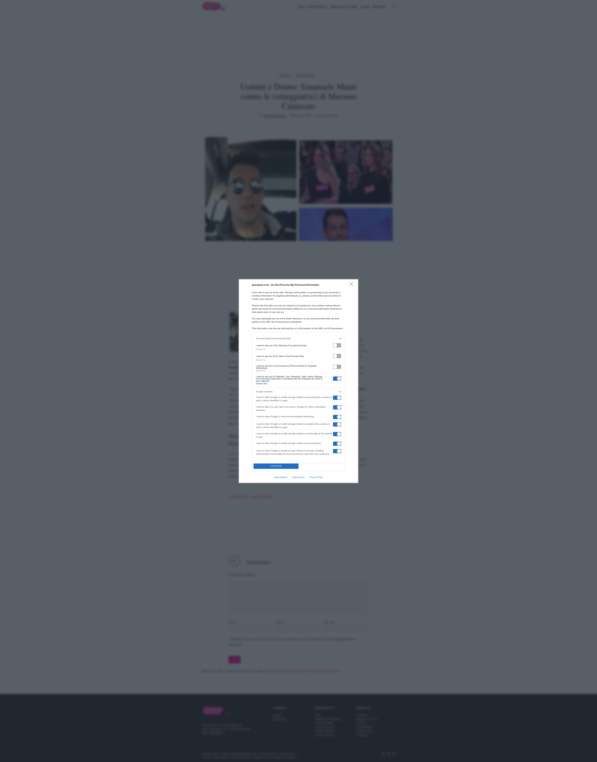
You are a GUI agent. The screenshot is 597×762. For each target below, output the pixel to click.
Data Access (298, 477)
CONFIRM (276, 466)
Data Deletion (281, 477)
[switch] (337, 345)
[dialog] (298, 381)
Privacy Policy (316, 477)
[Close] (352, 285)
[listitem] (298, 338)
